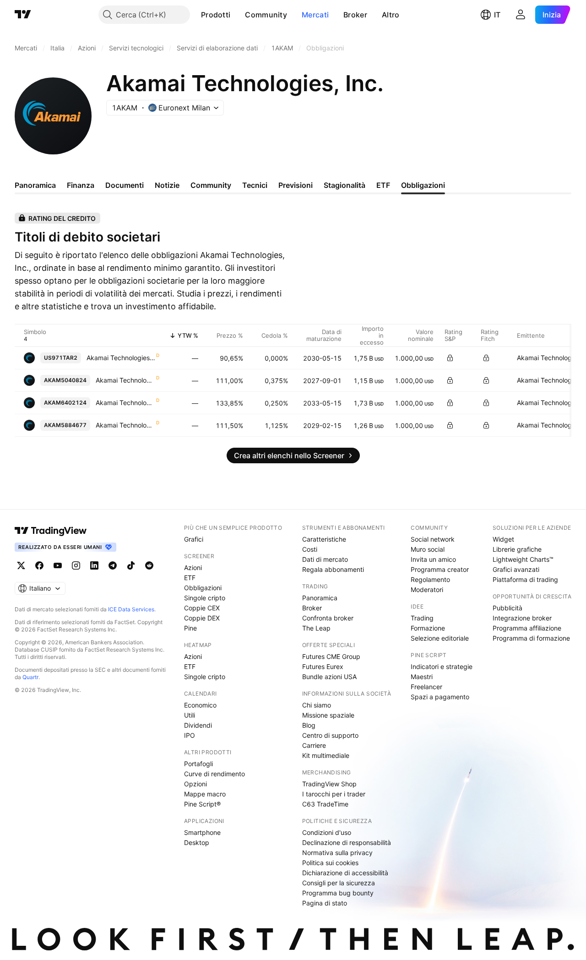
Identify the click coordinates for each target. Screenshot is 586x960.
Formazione (428, 628)
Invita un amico (433, 559)
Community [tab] (210, 185)
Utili (189, 715)
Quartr (30, 677)
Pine (190, 628)
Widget (503, 539)
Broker (355, 14)
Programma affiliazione (527, 628)
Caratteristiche (324, 539)
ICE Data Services (131, 609)
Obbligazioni (203, 588)
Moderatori (427, 589)
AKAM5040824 (65, 380)
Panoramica (319, 598)
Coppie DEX (202, 618)
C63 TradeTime (325, 804)
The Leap (316, 628)
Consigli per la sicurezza (338, 883)
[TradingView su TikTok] (131, 565)
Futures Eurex (322, 666)
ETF (189, 577)
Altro (391, 14)
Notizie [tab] (167, 185)
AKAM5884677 (65, 425)
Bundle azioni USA (329, 676)
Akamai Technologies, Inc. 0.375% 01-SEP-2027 (125, 380)
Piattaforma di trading (525, 579)
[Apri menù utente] (520, 14)
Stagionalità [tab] (344, 185)
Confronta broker (327, 618)
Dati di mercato (325, 559)
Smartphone (202, 832)
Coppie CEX (202, 608)
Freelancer (426, 687)
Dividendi (198, 725)
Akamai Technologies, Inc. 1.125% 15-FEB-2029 (125, 425)
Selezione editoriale (440, 638)
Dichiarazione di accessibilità (345, 873)
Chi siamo (316, 705)
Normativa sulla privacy (337, 852)
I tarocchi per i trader (333, 794)
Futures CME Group (331, 656)
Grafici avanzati (516, 569)
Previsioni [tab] (295, 185)
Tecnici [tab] (254, 185)
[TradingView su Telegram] (112, 565)
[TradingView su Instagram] (76, 565)
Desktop (196, 842)
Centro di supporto (330, 735)
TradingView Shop (329, 784)
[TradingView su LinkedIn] (94, 565)
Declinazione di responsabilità (346, 842)
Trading (422, 618)
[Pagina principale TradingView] (23, 14)
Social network (433, 539)
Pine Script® (202, 804)
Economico (200, 705)
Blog (308, 725)
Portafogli (198, 764)
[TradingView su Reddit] (149, 565)
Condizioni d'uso (326, 832)
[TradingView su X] (21, 565)
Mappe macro (205, 794)
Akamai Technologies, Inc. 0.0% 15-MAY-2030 (121, 358)
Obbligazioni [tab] (423, 185)
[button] (237, 14)
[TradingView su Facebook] (39, 565)
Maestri (422, 676)
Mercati (315, 14)
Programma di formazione (531, 638)
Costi (309, 549)
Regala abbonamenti (333, 569)
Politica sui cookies (330, 863)
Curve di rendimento (214, 774)
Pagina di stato (324, 903)
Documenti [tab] (124, 185)
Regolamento (430, 579)
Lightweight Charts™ (523, 559)
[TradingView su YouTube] (57, 565)
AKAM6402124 (65, 402)
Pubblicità (507, 608)
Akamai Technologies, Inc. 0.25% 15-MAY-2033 (125, 402)
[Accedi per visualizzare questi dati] (450, 357)
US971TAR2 (60, 357)
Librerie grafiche (517, 549)
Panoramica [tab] (35, 185)
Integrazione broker (522, 618)
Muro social (428, 549)
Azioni (193, 567)
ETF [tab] (383, 185)
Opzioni (195, 784)
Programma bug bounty (338, 893)
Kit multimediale (325, 755)
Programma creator (440, 569)
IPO (189, 735)
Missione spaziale (328, 715)
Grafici (193, 539)
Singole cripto (204, 598)
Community (266, 14)
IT (497, 14)
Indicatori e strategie (441, 666)
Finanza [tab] (80, 185)
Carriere (314, 745)
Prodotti (215, 14)
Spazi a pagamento (440, 697)
